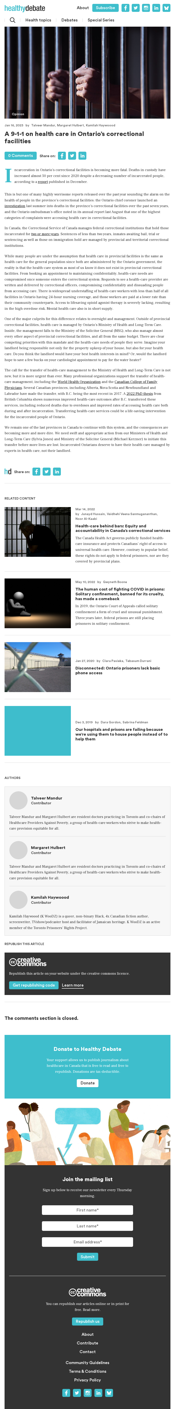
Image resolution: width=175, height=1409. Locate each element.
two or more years (45, 234)
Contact (88, 1352)
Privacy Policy (87, 1380)
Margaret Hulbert (70, 125)
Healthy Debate (25, 8)
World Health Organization (79, 382)
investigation (15, 206)
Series (101, 20)
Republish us (88, 1321)
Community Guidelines (87, 1363)
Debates (69, 20)
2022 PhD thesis (139, 393)
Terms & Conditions (87, 1371)
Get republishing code (34, 985)
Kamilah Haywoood (100, 125)
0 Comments (20, 156)
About (83, 8)
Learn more (73, 985)
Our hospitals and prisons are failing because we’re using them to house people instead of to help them (121, 734)
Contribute (87, 1343)
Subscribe (105, 8)
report (43, 182)
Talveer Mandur (43, 125)
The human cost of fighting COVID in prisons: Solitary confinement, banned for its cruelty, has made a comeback (120, 594)
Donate (87, 1083)
